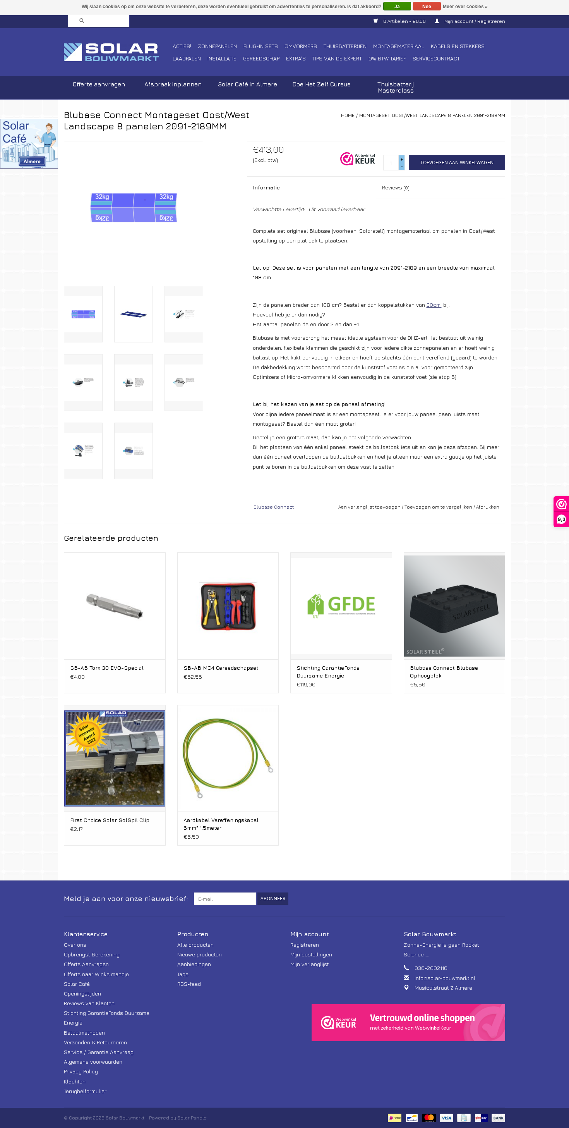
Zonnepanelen (217, 46)
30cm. (434, 304)
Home (348, 115)
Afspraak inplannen (173, 84)
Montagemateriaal (398, 46)
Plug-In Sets (260, 46)
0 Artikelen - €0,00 (404, 21)
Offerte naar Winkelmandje (96, 974)
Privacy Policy (81, 1071)
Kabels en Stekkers (458, 46)
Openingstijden (82, 993)
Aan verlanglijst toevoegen (369, 507)
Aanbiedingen (194, 964)
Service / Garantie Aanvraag (99, 1052)
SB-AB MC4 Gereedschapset (221, 667)
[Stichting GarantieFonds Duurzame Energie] (341, 605)
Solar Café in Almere (247, 84)
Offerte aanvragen (99, 84)
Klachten (75, 1081)
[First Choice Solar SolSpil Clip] (115, 758)
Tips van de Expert (337, 58)
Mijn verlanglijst (309, 964)
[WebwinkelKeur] (408, 1022)
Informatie (266, 187)
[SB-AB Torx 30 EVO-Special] (115, 605)
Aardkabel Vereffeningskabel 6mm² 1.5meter (221, 824)
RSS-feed (189, 983)
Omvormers (300, 46)
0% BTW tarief (387, 58)
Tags (183, 974)
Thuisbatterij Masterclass (395, 87)
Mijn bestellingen (311, 954)
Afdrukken (487, 507)
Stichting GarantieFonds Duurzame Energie (328, 671)
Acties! (182, 46)
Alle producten (195, 944)
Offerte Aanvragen (86, 964)
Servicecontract (436, 58)
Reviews (395, 187)
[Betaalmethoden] (393, 1117)
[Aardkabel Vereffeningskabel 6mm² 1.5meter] (228, 758)
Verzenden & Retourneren (95, 1042)
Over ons (75, 944)
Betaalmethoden (84, 1032)
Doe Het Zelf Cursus (321, 84)
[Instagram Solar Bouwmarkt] (499, 898)
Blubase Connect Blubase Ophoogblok (444, 671)
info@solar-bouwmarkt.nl (445, 978)
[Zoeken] (79, 21)
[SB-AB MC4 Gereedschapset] (228, 605)
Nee (426, 6)
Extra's (296, 58)
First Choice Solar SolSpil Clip (109, 820)
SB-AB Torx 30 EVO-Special (107, 667)
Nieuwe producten (199, 954)
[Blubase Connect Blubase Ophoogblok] (455, 605)
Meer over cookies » (465, 6)
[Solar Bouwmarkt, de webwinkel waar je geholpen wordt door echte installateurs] (117, 52)
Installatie (222, 58)
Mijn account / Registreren (474, 21)
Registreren (304, 944)
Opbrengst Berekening (92, 954)
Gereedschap (261, 58)
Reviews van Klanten (89, 1003)
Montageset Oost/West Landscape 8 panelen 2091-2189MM (432, 115)
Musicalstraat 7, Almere (443, 987)
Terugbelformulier (85, 1091)
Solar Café (77, 983)
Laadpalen (187, 58)
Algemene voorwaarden (93, 1061)
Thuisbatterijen (345, 46)
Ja (397, 6)
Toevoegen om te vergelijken (438, 507)
